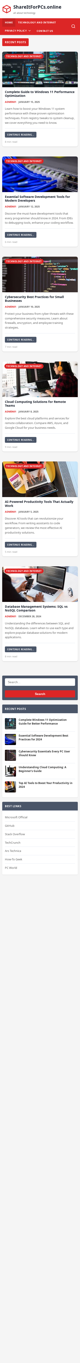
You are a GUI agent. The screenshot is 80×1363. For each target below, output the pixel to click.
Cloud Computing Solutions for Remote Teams (35, 404)
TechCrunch (12, 843)
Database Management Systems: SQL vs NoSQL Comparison (36, 608)
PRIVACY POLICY (16, 30)
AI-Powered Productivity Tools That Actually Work (39, 504)
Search (40, 694)
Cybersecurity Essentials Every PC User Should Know (44, 753)
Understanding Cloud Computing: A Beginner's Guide (42, 769)
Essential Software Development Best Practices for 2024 (43, 737)
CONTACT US (45, 31)
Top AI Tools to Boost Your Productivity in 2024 (45, 785)
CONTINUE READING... (20, 134)
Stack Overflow (15, 834)
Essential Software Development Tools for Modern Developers (37, 199)
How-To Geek (13, 859)
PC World (11, 868)
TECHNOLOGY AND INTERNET (37, 22)
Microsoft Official (16, 817)
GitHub (9, 826)
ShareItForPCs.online (37, 7)
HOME (9, 22)
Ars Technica (13, 851)
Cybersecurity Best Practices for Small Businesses (34, 299)
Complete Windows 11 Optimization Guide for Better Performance (43, 721)
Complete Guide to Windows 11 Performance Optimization (39, 94)
